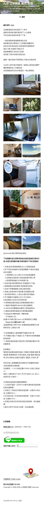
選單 (23, 17)
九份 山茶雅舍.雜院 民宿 (18, 3)
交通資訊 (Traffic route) (11, 479)
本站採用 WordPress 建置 (12, 500)
